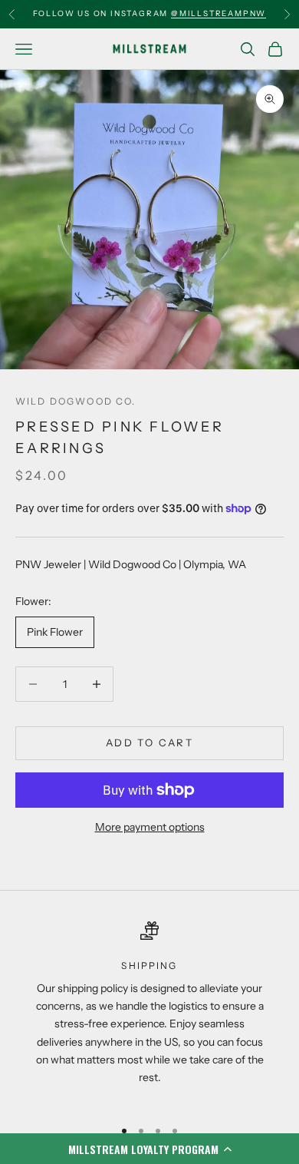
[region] (149, 1012)
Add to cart (149, 742)
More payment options (150, 827)
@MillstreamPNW (218, 13)
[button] (149, 1148)
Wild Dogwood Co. (75, 401)
